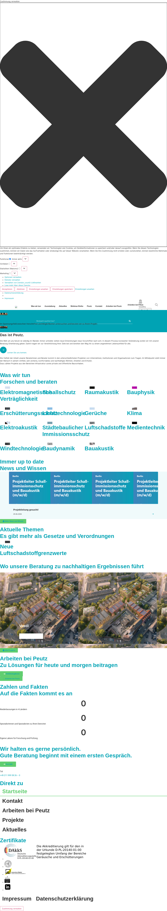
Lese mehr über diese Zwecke (17, 285)
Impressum (9, 298)
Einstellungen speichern (62, 289)
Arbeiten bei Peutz (114, 306)
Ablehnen (21, 289)
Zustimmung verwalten (11, 908)
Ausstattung (50, 306)
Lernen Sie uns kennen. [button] (17, 352)
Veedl (24, 626)
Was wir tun (36, 306)
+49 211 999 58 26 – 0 (10, 775)
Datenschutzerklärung (14, 293)
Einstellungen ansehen (38, 289)
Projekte (13, 820)
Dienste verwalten (12, 280)
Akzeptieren (7, 289)
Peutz (89, 306)
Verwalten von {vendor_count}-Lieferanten (23, 282)
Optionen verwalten (13, 277)
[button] (83, 125)
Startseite (14, 791)
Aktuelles (63, 306)
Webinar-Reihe (77, 306)
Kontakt (98, 306)
